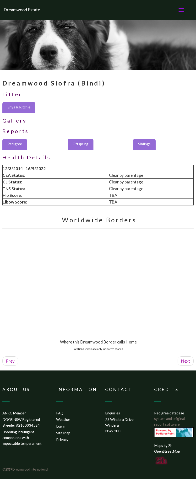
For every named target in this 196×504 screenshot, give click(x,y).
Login (60, 426)
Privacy (62, 439)
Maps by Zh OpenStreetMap (167, 448)
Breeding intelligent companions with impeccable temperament (22, 437)
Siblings (144, 144)
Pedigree (14, 144)
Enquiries (112, 413)
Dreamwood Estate (22, 9)
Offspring (80, 144)
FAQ (59, 413)
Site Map (63, 433)
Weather (63, 419)
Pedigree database (169, 413)
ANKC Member (14, 413)
